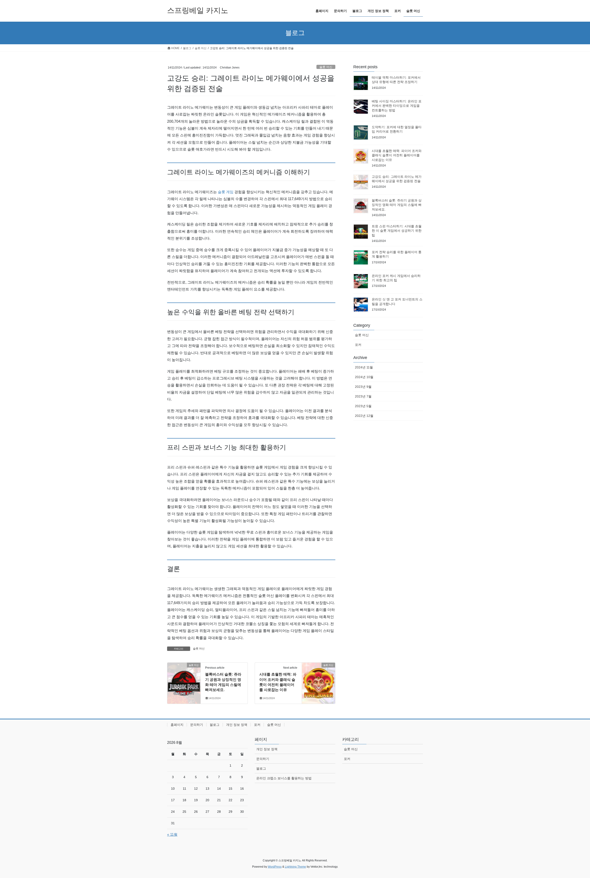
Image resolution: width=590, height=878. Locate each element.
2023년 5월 (363, 406)
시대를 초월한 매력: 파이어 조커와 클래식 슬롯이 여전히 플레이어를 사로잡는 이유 (397, 155)
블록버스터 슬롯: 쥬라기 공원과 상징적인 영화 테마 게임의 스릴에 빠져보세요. (397, 205)
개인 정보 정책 (236, 725)
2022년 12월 (364, 416)
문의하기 (196, 725)
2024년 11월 (364, 367)
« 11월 (172, 834)
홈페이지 (177, 725)
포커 (358, 345)
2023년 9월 (363, 387)
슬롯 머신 (325, 67)
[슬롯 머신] (184, 680)
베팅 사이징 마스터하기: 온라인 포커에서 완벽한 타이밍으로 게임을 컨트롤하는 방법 (397, 105)
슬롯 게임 (225, 192)
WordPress (275, 866)
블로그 (214, 725)
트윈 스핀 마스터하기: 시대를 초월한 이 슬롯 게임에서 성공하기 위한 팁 (397, 230)
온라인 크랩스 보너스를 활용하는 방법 (284, 778)
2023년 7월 (363, 396)
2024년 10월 (364, 377)
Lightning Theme (295, 866)
